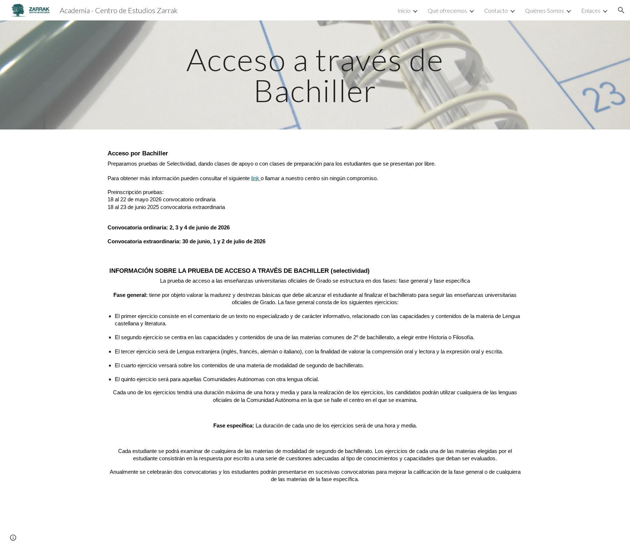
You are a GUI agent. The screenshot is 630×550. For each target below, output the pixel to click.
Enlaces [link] (590, 10)
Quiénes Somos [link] (544, 10)
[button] (621, 10)
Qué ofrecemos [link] (447, 10)
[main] (315, 75)
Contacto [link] (496, 10)
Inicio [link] (404, 10)
